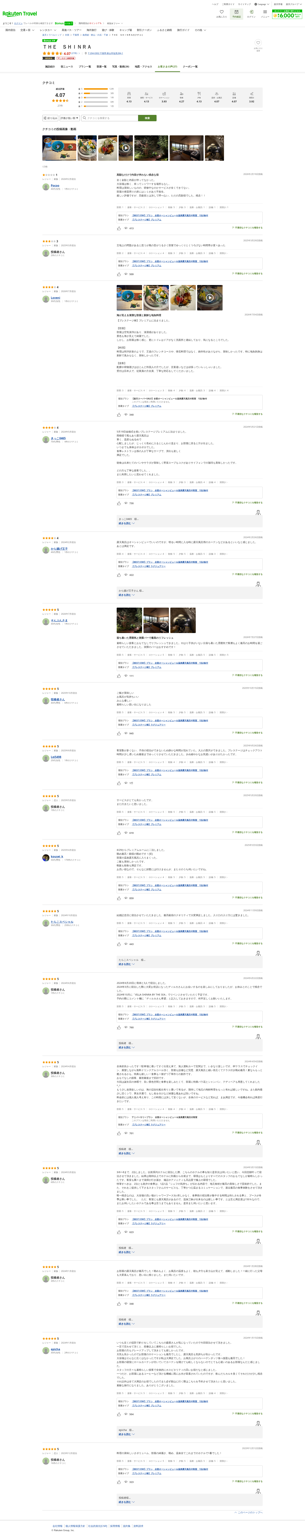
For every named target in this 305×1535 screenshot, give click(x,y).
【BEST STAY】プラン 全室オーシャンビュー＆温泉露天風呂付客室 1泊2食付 (170, 215)
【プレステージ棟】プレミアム (146, 219)
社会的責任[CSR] (97, 1526)
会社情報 (57, 1526)
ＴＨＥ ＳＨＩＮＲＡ (67, 46)
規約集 (126, 1526)
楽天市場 (278, 4)
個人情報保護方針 (75, 1526)
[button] (59, 148)
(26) (120, 66)
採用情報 (115, 1526)
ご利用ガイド (228, 4)
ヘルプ (215, 4)
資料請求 (138, 1526)
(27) (167, 66)
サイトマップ (244, 4)
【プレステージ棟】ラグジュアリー (149, 566)
